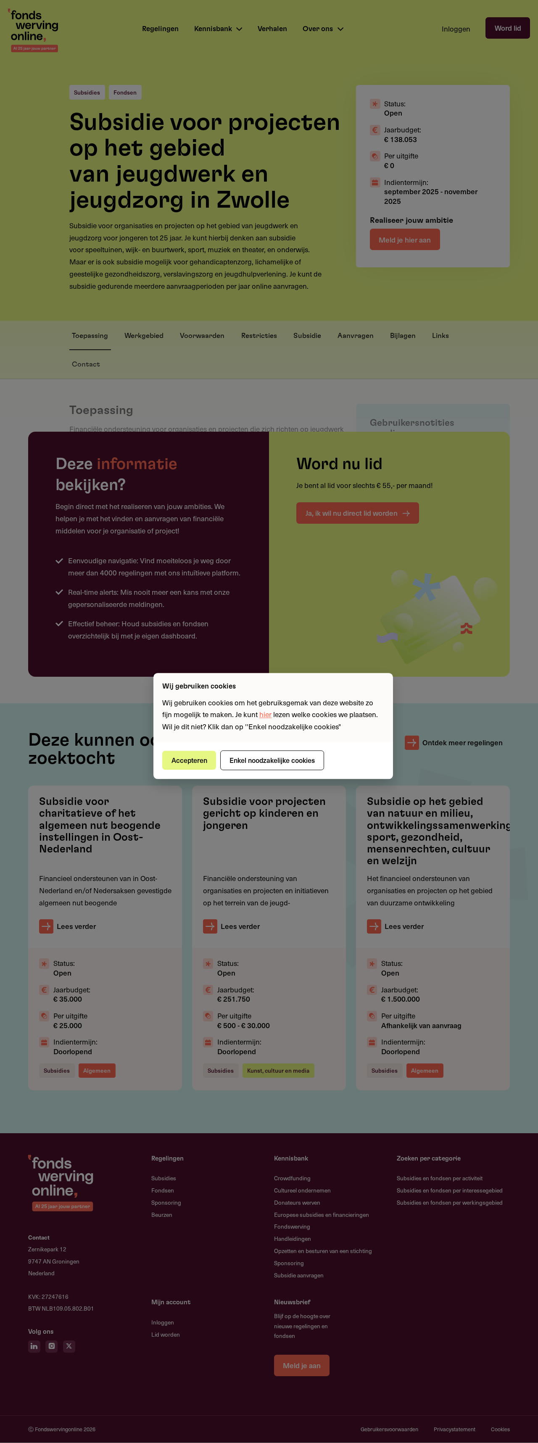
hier (265, 714)
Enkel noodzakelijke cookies (272, 760)
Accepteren (189, 760)
